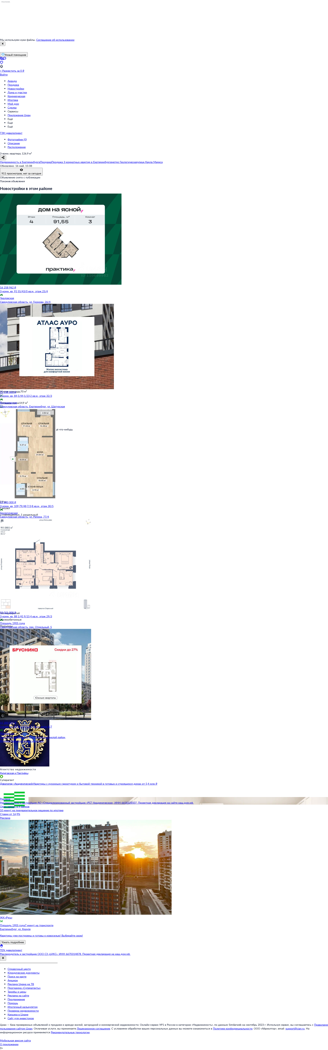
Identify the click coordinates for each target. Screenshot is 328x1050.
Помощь (13, 1003)
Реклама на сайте (18, 995)
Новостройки (16, 88)
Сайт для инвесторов (21, 1018)
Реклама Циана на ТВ (21, 984)
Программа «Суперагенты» (24, 988)
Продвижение (16, 999)
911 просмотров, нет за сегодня (21, 173)
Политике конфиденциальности (232, 1028)
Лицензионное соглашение (93, 1028)
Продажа (13, 85)
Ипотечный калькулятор (23, 1007)
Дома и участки (17, 92)
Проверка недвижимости (23, 1010)
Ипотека (13, 100)
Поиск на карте (17, 976)
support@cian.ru (295, 1028)
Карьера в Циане (18, 1014)
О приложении (9, 1044)
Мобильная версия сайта (15, 1040)
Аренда (12, 81)
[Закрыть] (2, 44)
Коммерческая (16, 96)
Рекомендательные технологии (70, 1032)
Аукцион (13, 980)
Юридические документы (23, 972)
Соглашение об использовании (55, 40)
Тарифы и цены (17, 991)
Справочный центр (19, 969)
